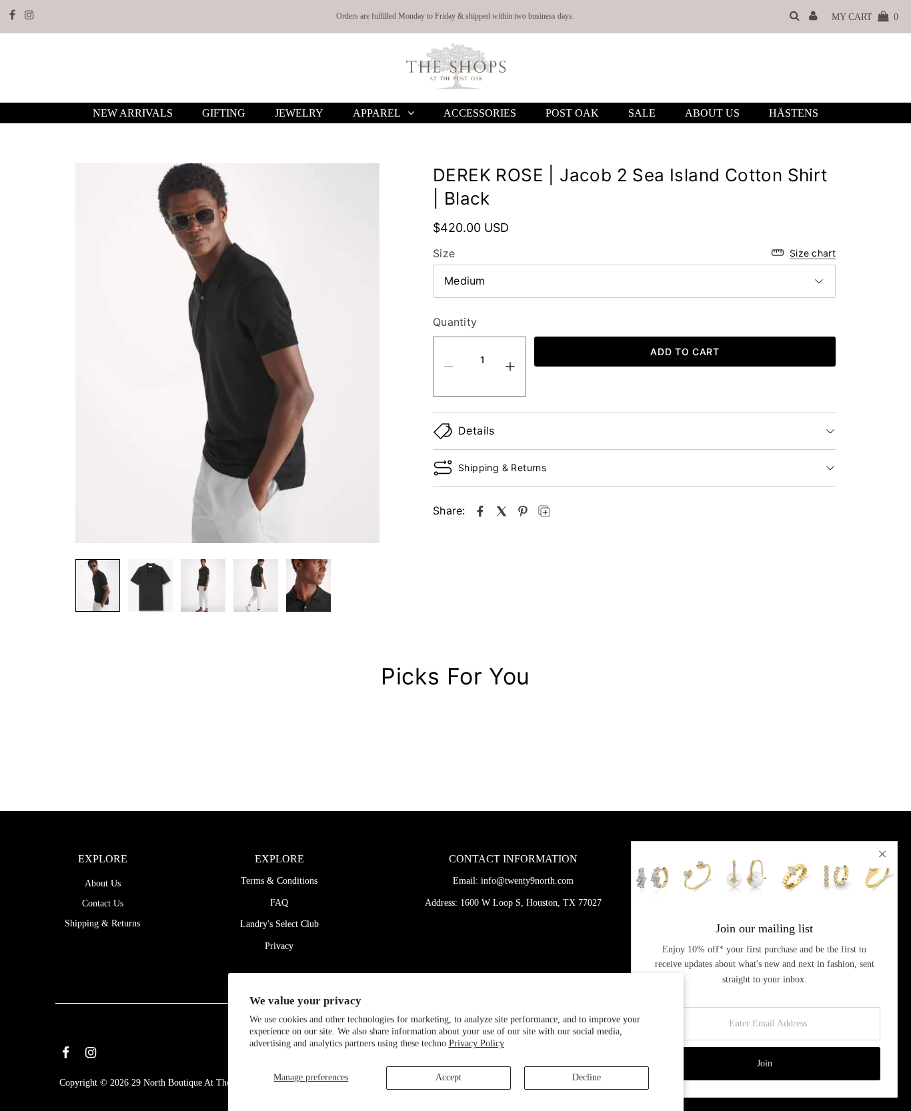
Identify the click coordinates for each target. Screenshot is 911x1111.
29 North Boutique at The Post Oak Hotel (211, 1083)
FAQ (279, 903)
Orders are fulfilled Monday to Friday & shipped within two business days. (455, 16)
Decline (586, 1077)
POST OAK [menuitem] (572, 113)
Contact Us (102, 903)
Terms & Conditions (279, 881)
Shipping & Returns (102, 923)
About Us (103, 883)
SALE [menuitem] (642, 113)
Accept (448, 1077)
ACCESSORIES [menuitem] (479, 113)
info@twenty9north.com (527, 881)
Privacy (279, 946)
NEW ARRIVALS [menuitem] (133, 113)
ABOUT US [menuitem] (712, 113)
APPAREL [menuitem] (377, 113)
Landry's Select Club (279, 924)
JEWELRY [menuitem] (299, 113)
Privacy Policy (476, 1043)
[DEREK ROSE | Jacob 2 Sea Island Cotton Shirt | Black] (480, 511)
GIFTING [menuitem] (223, 113)
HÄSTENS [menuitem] (793, 113)
